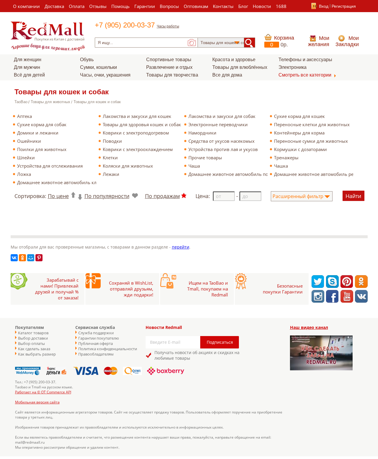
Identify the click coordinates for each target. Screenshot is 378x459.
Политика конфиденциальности (104, 348)
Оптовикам (196, 6)
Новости (262, 6)
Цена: (202, 196)
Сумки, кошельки (98, 67)
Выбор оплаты (31, 343)
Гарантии (144, 6)
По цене (58, 196)
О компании (26, 6)
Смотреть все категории (304, 74)
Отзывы (98, 6)
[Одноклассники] (22, 257)
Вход (323, 6)
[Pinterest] (39, 257)
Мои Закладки (347, 41)
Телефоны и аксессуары (305, 59)
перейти (180, 247)
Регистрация (344, 6)
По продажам (162, 196)
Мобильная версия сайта (37, 402)
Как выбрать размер (37, 354)
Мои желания (318, 41)
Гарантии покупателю (98, 338)
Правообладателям (96, 354)
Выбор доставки (33, 338)
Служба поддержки (96, 332)
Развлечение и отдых (169, 67)
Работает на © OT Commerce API (43, 392)
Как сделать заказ (34, 348)
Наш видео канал (309, 327)
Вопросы (169, 6)
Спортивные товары (168, 59)
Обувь (87, 59)
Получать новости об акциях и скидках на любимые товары (196, 355)
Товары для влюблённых (239, 67)
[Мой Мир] (30, 257)
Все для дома (227, 74)
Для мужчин (27, 67)
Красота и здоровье (233, 59)
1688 (281, 6)
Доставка (54, 6)
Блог (243, 6)
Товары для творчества (172, 74)
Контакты (223, 6)
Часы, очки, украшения (105, 74)
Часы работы (168, 26)
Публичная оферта (95, 343)
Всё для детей (29, 74)
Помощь (120, 6)
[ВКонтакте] (14, 257)
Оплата (76, 6)
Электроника (292, 67)
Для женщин (27, 59)
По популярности (106, 196)
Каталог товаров (33, 332)
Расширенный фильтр (298, 196)
